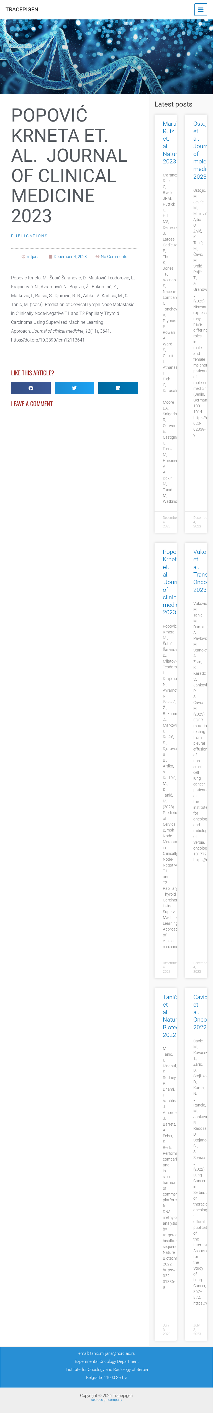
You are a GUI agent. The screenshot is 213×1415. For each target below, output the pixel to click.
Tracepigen (22, 9)
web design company (106, 1400)
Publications (29, 236)
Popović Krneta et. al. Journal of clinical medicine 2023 (175, 582)
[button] (31, 388)
